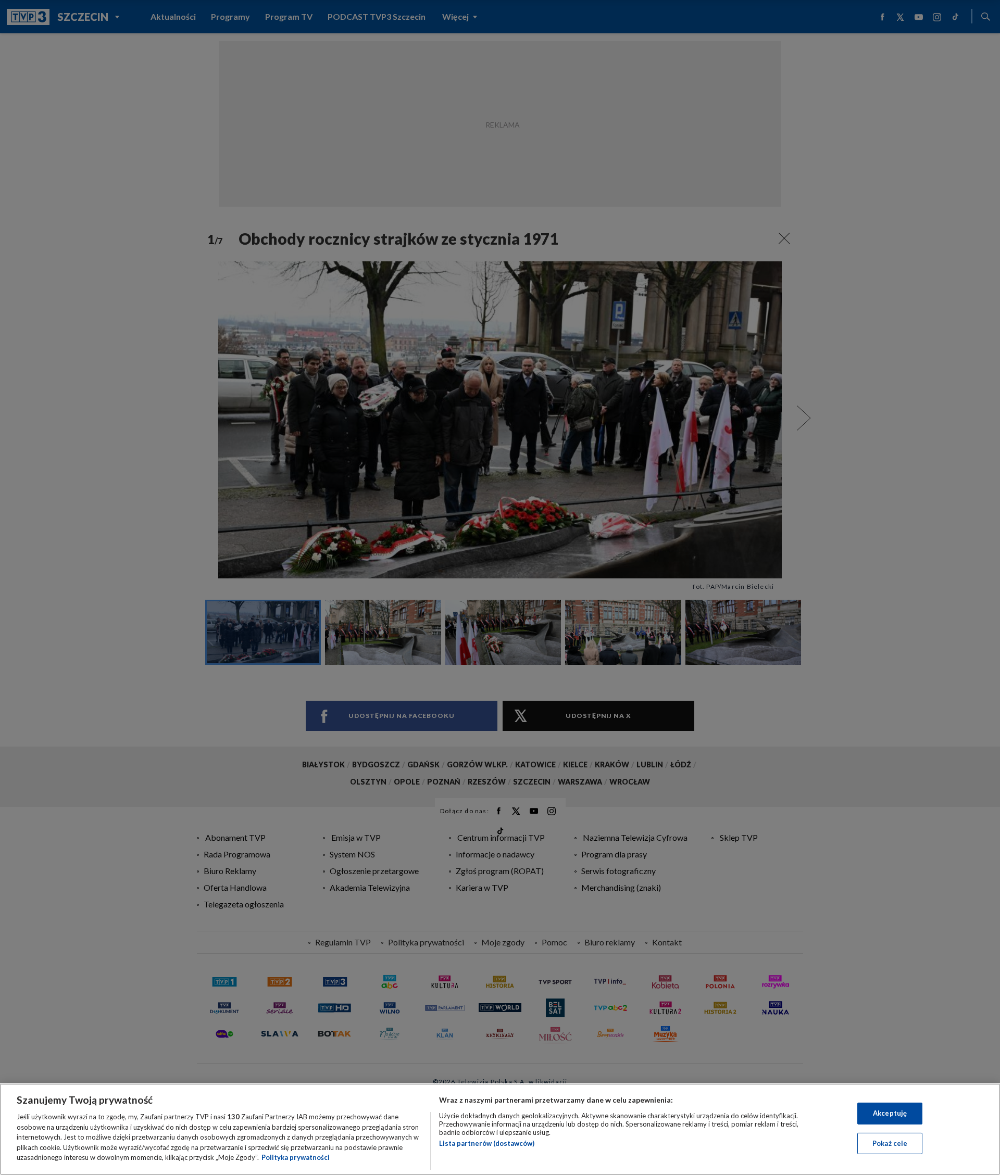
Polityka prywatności (295, 1157)
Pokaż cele (889, 1143)
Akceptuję (890, 1113)
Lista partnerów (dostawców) (486, 1143)
